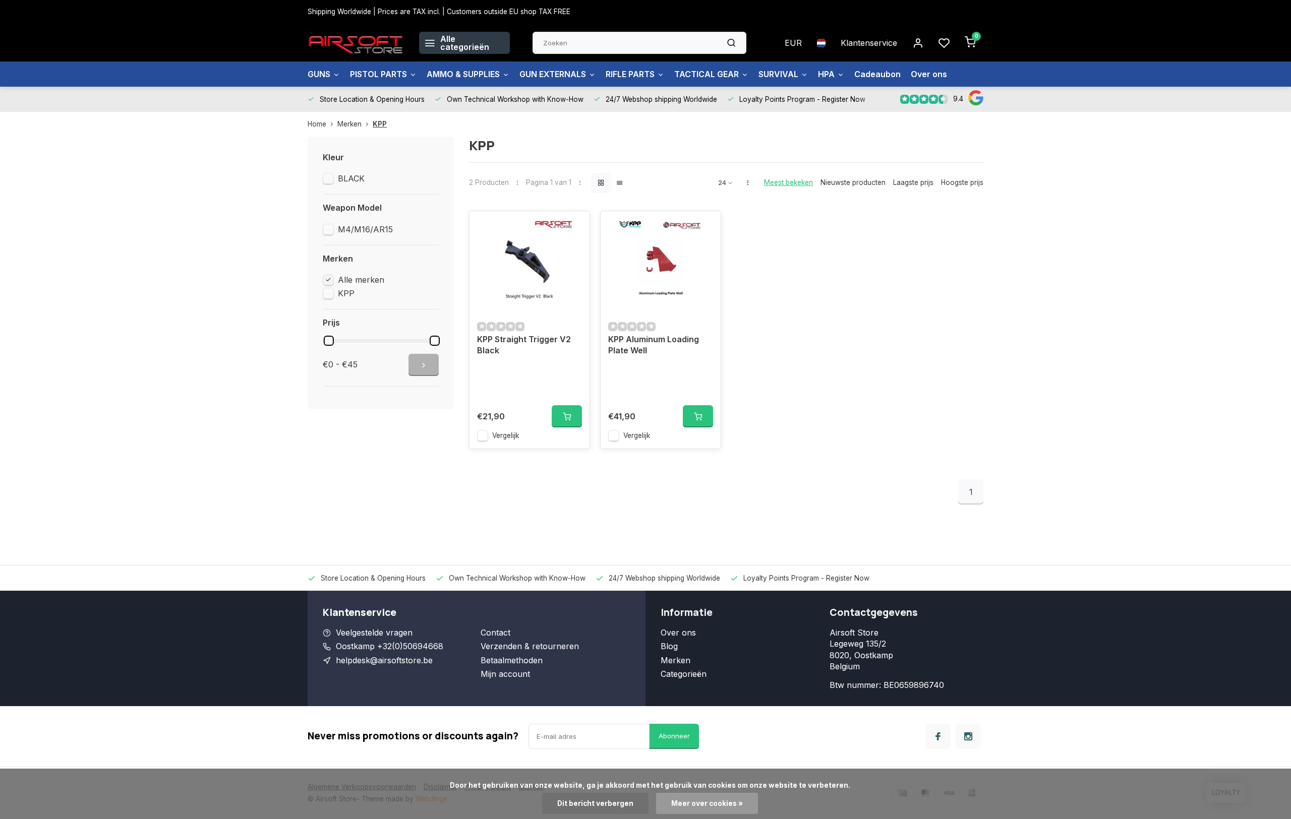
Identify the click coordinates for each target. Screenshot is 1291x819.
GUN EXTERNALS (552, 74)
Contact (495, 632)
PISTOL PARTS (378, 74)
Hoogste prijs (962, 182)
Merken (349, 124)
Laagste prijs (913, 182)
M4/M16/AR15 (365, 229)
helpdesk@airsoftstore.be (384, 660)
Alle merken (361, 280)
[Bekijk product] (567, 416)
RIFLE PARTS (630, 74)
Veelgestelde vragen (374, 632)
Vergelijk (505, 435)
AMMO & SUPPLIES (463, 74)
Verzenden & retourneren (530, 646)
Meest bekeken (788, 182)
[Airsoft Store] (356, 43)
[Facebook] (938, 736)
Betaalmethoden (512, 660)
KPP (380, 124)
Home (317, 124)
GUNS (319, 74)
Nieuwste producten (853, 182)
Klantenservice (869, 43)
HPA (826, 74)
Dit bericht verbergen (595, 803)
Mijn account (505, 674)
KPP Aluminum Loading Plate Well (653, 344)
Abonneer (674, 736)
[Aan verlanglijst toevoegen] (574, 226)
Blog (669, 646)
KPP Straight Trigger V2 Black (524, 344)
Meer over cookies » (707, 803)
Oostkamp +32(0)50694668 (389, 646)
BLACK (351, 178)
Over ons (929, 74)
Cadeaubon (877, 74)
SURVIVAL (778, 74)
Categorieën (684, 674)
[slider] (329, 341)
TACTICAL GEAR (706, 74)
